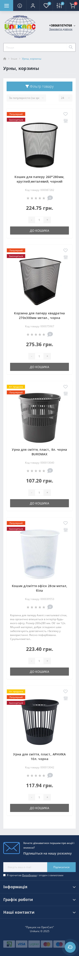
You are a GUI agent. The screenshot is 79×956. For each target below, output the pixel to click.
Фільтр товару (41, 86)
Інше (14, 59)
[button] (33, 5)
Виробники (29, 875)
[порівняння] (65, 121)
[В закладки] (65, 114)
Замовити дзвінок (60, 29)
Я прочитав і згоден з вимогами (35, 875)
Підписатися (61, 867)
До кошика (39, 230)
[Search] (70, 47)
